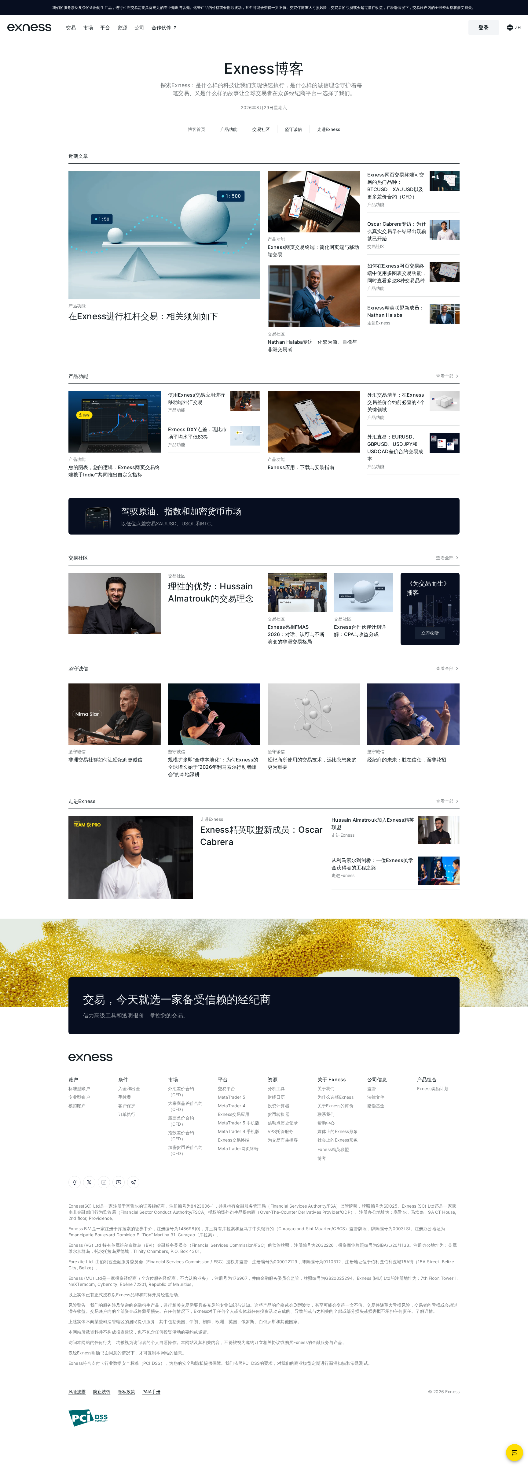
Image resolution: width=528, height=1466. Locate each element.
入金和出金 (129, 1088)
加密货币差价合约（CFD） (185, 1150)
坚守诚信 (293, 129)
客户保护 (127, 1105)
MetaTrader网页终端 (238, 1148)
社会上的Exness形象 (337, 1139)
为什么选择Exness (335, 1097)
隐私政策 (126, 1391)
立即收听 (430, 632)
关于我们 (326, 1088)
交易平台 (226, 1088)
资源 (122, 27)
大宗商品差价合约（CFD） (185, 1106)
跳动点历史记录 (283, 1122)
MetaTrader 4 (231, 1105)
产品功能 (229, 129)
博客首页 (196, 129)
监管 (371, 1088)
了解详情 (424, 1311)
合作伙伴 (161, 27)
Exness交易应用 (234, 1114)
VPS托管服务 (280, 1131)
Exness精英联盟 (333, 1149)
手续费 (124, 1097)
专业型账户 (79, 1097)
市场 (88, 27)
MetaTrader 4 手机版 (238, 1131)
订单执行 (127, 1114)
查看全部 (444, 376)
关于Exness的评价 (335, 1105)
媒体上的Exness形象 (337, 1131)
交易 (71, 27)
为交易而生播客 (283, 1139)
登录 (484, 27)
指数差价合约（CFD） (181, 1135)
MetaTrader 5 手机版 (238, 1122)
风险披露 (77, 1391)
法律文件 (376, 1097)
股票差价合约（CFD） (181, 1121)
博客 (321, 1158)
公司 (139, 27)
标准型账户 (79, 1088)
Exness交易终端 (234, 1139)
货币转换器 (278, 1114)
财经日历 (276, 1097)
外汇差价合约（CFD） (181, 1091)
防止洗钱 (102, 1391)
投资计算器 (278, 1105)
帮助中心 (326, 1122)
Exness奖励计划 (433, 1088)
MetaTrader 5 (231, 1097)
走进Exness (328, 129)
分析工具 (276, 1088)
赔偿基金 (376, 1105)
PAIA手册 (151, 1391)
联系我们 (326, 1114)
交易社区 (261, 129)
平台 (105, 27)
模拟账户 (77, 1105)
